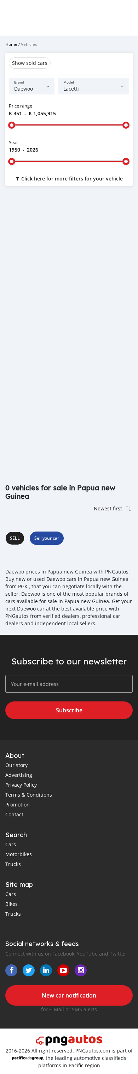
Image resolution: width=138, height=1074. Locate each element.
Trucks (13, 864)
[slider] (11, 125)
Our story (16, 765)
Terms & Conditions (28, 794)
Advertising (18, 775)
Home (11, 44)
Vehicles (29, 44)
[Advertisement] (69, 267)
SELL (15, 538)
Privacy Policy (21, 784)
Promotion (17, 804)
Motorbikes (18, 854)
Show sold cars (29, 63)
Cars (10, 844)
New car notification (69, 995)
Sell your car (46, 538)
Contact (14, 814)
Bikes (11, 904)
